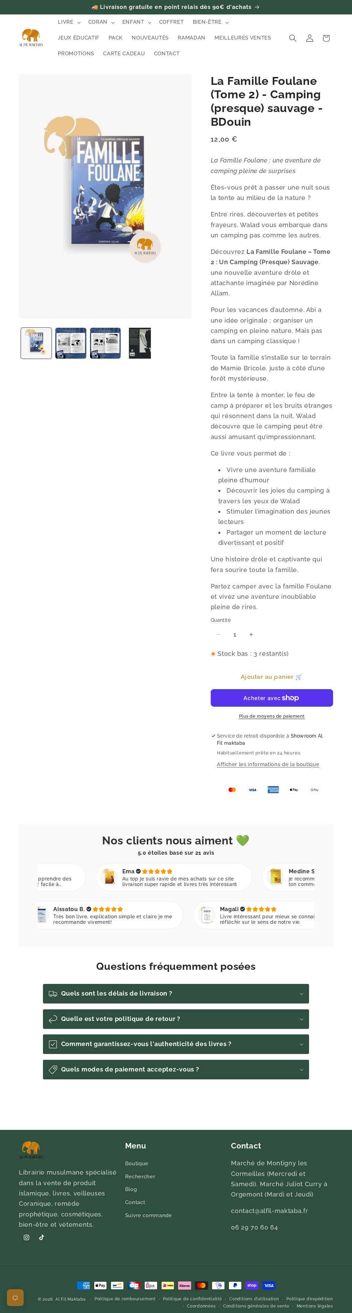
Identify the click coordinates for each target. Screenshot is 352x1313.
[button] (68, 22)
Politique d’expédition (309, 1299)
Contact (135, 1202)
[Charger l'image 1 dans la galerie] (36, 343)
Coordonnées (201, 1306)
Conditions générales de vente (256, 1306)
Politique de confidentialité (192, 1299)
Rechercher (140, 1177)
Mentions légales (315, 1306)
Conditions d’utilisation (254, 1299)
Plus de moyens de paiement (272, 716)
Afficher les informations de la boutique (268, 764)
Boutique (136, 1163)
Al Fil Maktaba (70, 1299)
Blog (131, 1189)
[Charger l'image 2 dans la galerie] (70, 343)
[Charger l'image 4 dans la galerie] (139, 343)
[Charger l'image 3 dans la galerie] (105, 343)
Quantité (221, 620)
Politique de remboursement (125, 1299)
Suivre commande (148, 1215)
